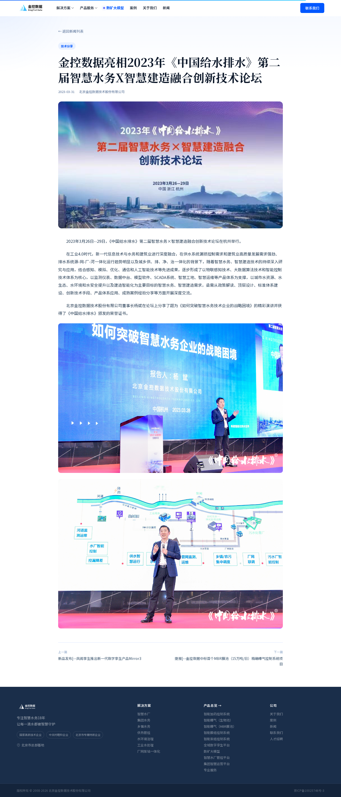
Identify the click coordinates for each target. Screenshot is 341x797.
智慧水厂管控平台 (217, 757)
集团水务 (143, 720)
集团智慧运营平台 (217, 763)
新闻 (166, 7)
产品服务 (87, 7)
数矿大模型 (115, 7)
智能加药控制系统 (217, 713)
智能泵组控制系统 (217, 738)
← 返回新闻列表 (70, 31)
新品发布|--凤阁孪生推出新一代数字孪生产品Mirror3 (99, 655)
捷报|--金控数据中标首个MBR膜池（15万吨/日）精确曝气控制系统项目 (229, 658)
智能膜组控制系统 (217, 732)
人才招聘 (276, 738)
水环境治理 (145, 738)
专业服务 (210, 770)
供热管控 (143, 732)
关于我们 (150, 7)
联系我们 (312, 7)
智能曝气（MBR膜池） (220, 726)
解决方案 (63, 7)
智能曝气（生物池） (218, 720)
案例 (133, 7)
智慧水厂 (143, 713)
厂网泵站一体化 (148, 751)
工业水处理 (145, 745)
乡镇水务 (143, 726)
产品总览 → (213, 705)
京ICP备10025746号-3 (309, 790)
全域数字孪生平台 (217, 745)
